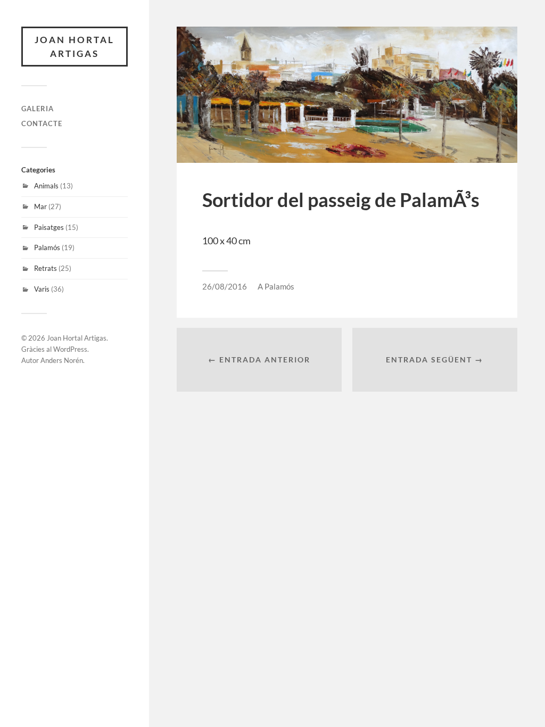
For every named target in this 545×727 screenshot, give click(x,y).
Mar (40, 206)
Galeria (37, 108)
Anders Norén (61, 360)
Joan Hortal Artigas (74, 46)
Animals (46, 185)
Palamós (47, 247)
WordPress (70, 349)
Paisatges (49, 227)
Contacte (41, 123)
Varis (41, 289)
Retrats (45, 268)
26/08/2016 (224, 286)
